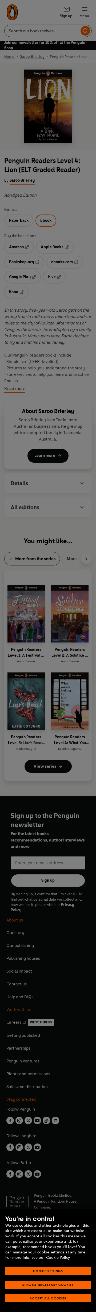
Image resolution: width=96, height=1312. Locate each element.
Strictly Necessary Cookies (48, 1285)
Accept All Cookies (48, 1298)
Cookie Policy (58, 1257)
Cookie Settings (48, 1271)
